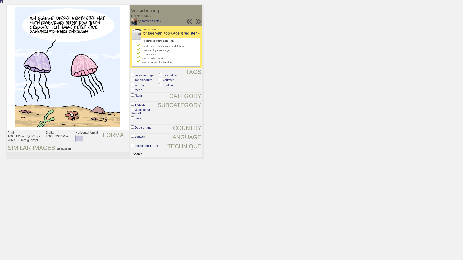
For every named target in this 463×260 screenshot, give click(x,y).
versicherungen (145, 75)
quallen (168, 85)
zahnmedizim (143, 80)
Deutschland (143, 127)
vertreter (168, 80)
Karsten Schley (151, 21)
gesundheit (170, 75)
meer (138, 90)
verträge (140, 85)
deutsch (140, 136)
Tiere (138, 118)
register (192, 33)
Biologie (140, 104)
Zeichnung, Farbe (146, 146)
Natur (138, 95)
